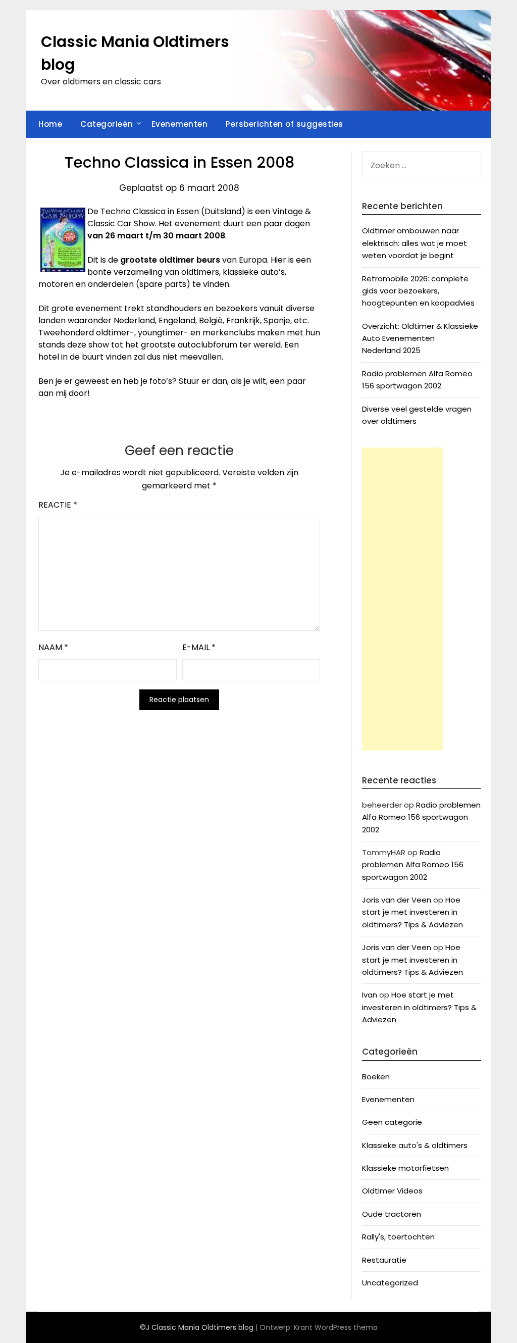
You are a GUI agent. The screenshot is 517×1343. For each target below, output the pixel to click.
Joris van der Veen (396, 899)
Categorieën (106, 124)
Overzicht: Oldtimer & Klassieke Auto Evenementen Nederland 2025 (420, 338)
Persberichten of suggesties (284, 124)
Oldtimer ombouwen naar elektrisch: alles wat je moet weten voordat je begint (414, 243)
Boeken (376, 1076)
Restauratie (384, 1260)
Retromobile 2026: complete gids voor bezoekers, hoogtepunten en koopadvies (418, 291)
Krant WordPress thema (336, 1327)
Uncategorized (390, 1282)
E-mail (199, 647)
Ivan (369, 994)
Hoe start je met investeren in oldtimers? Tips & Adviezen (412, 912)
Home (50, 124)
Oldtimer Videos (392, 1190)
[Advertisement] (402, 599)
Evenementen (179, 124)
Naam (53, 647)
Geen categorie (392, 1122)
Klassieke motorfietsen (405, 1168)
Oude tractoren (391, 1214)
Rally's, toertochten (398, 1236)
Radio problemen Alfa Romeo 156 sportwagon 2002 (421, 817)
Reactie (57, 505)
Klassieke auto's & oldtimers (415, 1145)
